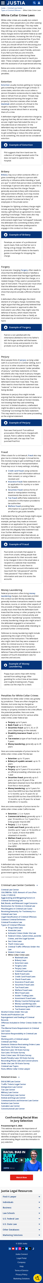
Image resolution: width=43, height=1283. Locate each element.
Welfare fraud (14, 506)
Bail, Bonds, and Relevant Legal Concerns (19, 903)
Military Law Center (10, 1092)
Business (7, 1207)
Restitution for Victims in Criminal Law (18, 906)
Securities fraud (15, 490)
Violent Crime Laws (16, 952)
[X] (29, 1248)
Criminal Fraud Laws (23, 971)
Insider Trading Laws (24, 995)
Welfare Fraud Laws (23, 990)
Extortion (5, 85)
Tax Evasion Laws (22, 1009)
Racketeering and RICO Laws (27, 1006)
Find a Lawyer (9, 1196)
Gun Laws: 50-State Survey (13, 1052)
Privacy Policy (21, 1275)
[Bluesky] (26, 1248)
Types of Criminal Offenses (11, 10)
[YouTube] (13, 1248)
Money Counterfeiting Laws (27, 1001)
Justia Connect (21, 1254)
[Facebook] (16, 1248)
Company (21, 1262)
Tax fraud (12, 498)
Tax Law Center (8, 1089)
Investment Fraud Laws (25, 998)
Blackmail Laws (21, 957)
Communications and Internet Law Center (20, 1100)
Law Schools (9, 1213)
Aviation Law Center (10, 1103)
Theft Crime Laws (16, 944)
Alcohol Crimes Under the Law (14, 1012)
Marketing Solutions (13, 1235)
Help (22, 1266)
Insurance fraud (15, 481)
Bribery (4, 175)
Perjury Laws (20, 968)
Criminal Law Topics (9, 1066)
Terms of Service (21, 1270)
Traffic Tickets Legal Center (13, 1084)
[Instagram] (19, 1248)
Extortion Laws (21, 963)
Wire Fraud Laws (22, 993)
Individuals (8, 1202)
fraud (30, 455)
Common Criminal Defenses (13, 919)
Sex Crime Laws (15, 941)
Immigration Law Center (12, 1087)
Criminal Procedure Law (11, 922)
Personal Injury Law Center (13, 1095)
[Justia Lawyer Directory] (33, 1248)
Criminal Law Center (15, 8)
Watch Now (21, 1177)
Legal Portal (21, 1258)
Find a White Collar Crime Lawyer (15, 1069)
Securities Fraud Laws (24, 984)
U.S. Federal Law (11, 1218)
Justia (3, 8)
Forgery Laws (21, 965)
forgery (24, 270)
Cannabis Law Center (10, 1106)
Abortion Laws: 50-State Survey (15, 1050)
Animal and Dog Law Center (13, 1098)
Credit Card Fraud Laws (25, 976)
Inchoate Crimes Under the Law (22, 933)
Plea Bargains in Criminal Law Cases (16, 908)
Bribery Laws (20, 960)
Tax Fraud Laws (22, 987)
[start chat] (37, 1278)
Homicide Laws (14, 930)
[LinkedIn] (9, 1248)
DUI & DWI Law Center (11, 1081)
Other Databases (11, 1229)
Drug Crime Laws (15, 927)
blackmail (5, 104)
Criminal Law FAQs (9, 1041)
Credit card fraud (15, 471)
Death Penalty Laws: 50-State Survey (17, 1058)
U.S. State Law (10, 1224)
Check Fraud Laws (23, 979)
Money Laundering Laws (25, 1003)
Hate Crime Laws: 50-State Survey (16, 1055)
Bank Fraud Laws (22, 974)
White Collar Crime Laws (18, 955)
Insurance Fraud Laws (24, 982)
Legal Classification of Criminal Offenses (19, 917)
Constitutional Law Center (13, 1108)
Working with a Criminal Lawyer (15, 1039)
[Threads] (23, 1248)
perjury (23, 360)
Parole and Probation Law (12, 1014)
